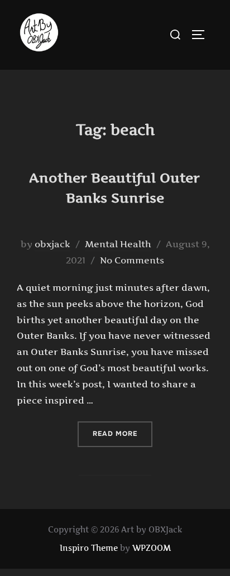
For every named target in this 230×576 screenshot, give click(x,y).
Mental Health (118, 243)
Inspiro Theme (89, 548)
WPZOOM (151, 548)
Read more (122, 433)
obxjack (52, 243)
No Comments (132, 260)
